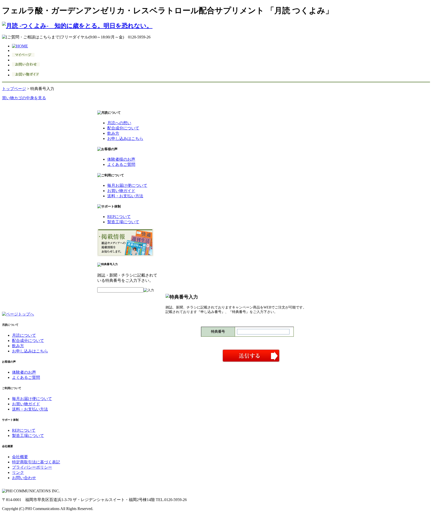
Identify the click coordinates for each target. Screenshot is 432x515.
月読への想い (119, 123)
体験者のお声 (24, 372)
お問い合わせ (24, 478)
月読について (24, 335)
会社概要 (20, 457)
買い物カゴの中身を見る (24, 98)
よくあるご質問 (121, 164)
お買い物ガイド (121, 191)
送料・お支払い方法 (125, 196)
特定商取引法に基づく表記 (36, 462)
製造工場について (123, 222)
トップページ (14, 89)
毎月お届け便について (127, 185)
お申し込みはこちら (125, 138)
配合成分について (123, 128)
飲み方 (113, 133)
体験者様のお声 (121, 159)
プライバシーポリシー (32, 467)
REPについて (119, 216)
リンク (18, 472)
